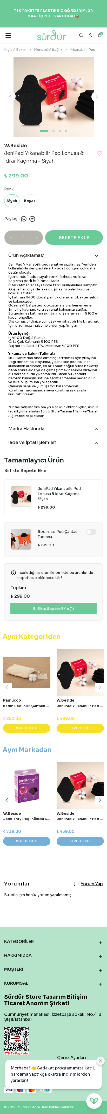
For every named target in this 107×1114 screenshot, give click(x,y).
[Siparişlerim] (90, 35)
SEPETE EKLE (74, 237)
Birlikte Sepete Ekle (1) (53, 608)
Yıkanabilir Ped (82, 49)
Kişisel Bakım (15, 49)
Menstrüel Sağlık (48, 49)
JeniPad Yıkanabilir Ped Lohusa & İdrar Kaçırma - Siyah (60, 493)
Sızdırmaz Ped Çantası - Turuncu (59, 534)
